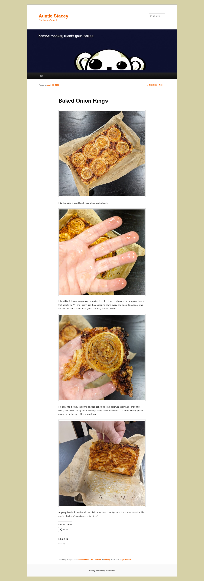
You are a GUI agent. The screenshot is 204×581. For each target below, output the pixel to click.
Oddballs (97, 559)
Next (162, 84)
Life (91, 559)
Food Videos (83, 559)
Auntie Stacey (53, 15)
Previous (152, 84)
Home (42, 75)
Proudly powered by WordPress (102, 570)
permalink (126, 559)
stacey (107, 559)
